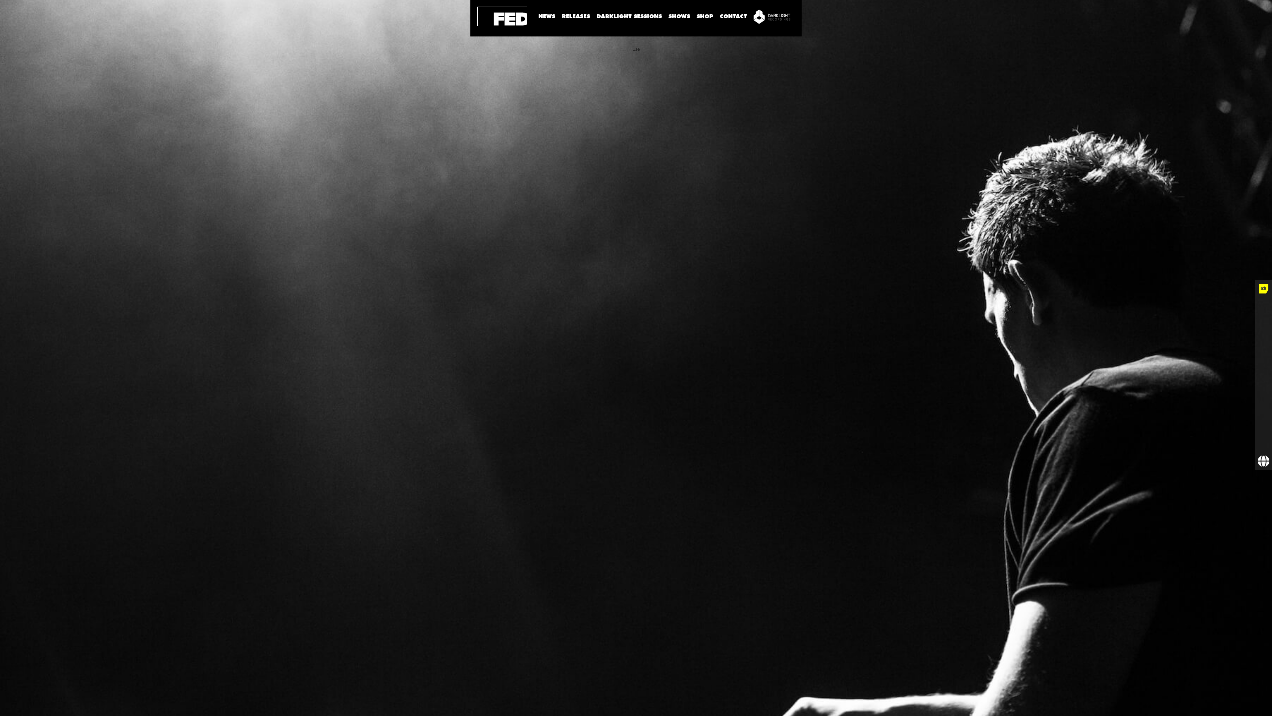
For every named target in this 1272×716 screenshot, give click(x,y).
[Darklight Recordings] (772, 16)
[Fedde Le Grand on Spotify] (1263, 392)
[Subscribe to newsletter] (1263, 443)
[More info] (1263, 426)
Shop (705, 16)
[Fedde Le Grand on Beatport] (1263, 409)
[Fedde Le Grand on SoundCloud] (1263, 375)
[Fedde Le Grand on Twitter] (1263, 323)
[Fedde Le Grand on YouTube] (1263, 357)
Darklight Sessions (629, 16)
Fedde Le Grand (502, 16)
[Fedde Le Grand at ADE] (1263, 288)
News (546, 16)
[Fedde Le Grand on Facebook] (1263, 306)
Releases (576, 16)
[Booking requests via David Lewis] (1263, 461)
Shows (679, 16)
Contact (733, 16)
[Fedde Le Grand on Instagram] (1263, 340)
